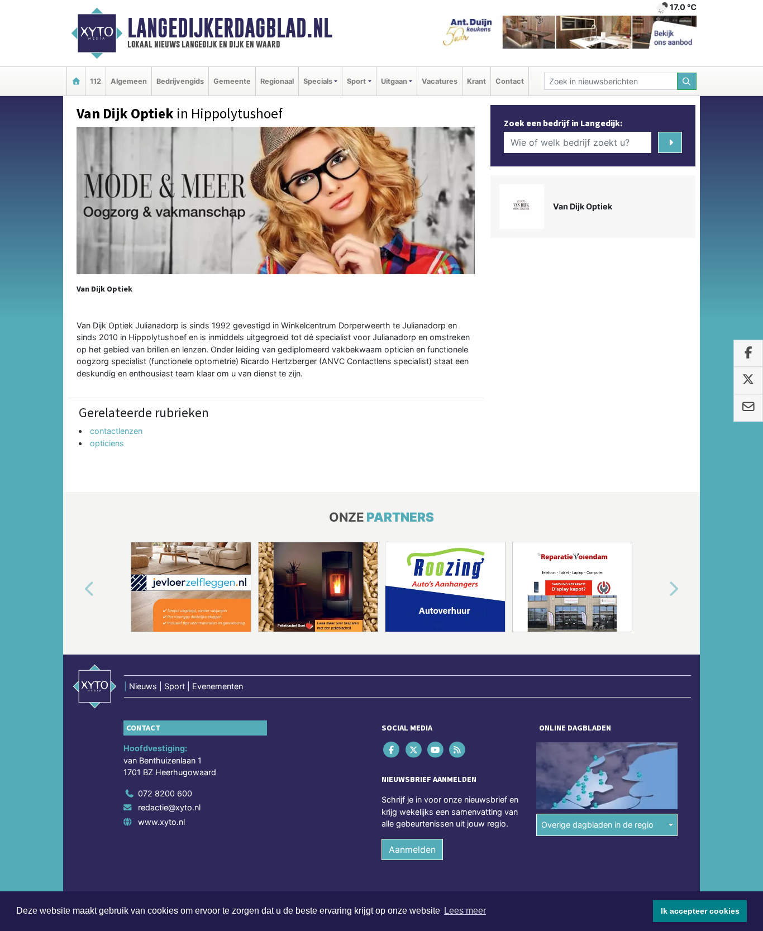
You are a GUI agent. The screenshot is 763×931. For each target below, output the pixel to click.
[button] (76, 589)
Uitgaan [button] (394, 81)
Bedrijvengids (180, 81)
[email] (748, 407)
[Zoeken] (687, 81)
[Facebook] (392, 749)
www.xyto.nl (161, 822)
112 (95, 81)
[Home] (76, 81)
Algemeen (129, 81)
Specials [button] (317, 81)
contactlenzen (116, 431)
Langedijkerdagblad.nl (229, 28)
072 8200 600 (165, 793)
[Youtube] (436, 749)
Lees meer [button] (465, 910)
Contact (509, 81)
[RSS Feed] (458, 749)
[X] (414, 749)
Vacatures (439, 81)
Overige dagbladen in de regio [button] (597, 825)
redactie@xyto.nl (169, 808)
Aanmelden (412, 849)
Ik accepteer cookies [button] (700, 910)
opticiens (107, 443)
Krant (476, 81)
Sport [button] (356, 81)
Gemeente (232, 81)
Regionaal (277, 81)
